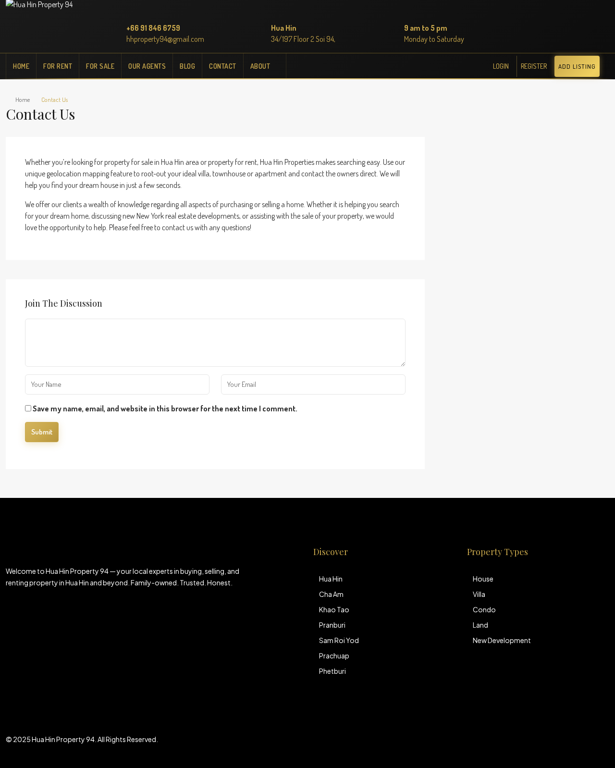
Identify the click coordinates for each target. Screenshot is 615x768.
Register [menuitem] (534, 66)
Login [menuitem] (501, 66)
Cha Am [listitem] (331, 594)
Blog (187, 66)
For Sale (100, 66)
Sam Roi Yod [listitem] (339, 640)
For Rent (57, 66)
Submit (41, 431)
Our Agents (147, 66)
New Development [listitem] (502, 640)
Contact (222, 66)
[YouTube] (600, 745)
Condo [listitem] (484, 609)
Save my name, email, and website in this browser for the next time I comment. (165, 408)
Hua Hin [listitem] (331, 578)
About (260, 66)
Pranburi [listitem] (332, 624)
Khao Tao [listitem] (334, 609)
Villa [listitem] (479, 594)
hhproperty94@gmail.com (165, 39)
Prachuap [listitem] (334, 655)
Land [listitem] (480, 624)
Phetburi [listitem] (332, 671)
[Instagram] (584, 745)
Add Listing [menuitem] (577, 66)
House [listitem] (483, 578)
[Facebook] (567, 745)
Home (21, 66)
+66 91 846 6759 (153, 28)
